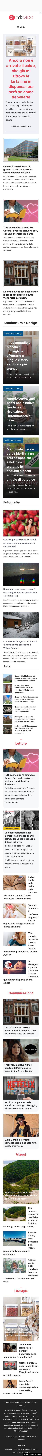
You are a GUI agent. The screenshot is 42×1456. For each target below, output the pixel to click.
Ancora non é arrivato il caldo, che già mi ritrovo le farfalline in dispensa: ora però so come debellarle (19, 1331)
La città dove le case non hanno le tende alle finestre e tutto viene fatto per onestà (20, 294)
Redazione (19, 1403)
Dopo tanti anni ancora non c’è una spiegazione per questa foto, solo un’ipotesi (20, 592)
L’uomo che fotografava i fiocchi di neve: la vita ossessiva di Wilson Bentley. (20, 644)
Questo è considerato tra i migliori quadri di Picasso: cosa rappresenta (25, 709)
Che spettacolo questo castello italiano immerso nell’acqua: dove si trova (25, 719)
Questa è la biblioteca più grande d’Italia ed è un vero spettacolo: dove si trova (18, 169)
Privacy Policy (30, 1403)
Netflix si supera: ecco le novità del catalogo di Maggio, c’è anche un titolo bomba (20, 1105)
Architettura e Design (13, 333)
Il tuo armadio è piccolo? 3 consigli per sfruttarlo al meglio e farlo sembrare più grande (18, 355)
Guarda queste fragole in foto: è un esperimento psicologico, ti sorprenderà (19, 543)
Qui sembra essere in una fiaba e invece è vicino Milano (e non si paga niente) (21, 1195)
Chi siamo (9, 1403)
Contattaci (21, 1439)
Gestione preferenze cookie (32, 1454)
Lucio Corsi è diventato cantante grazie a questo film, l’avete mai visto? (20, 1142)
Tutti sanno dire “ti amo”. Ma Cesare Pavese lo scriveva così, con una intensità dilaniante (20, 230)
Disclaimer (21, 1406)
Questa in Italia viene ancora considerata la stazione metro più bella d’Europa (26, 699)
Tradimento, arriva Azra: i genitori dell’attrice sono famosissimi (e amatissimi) (18, 1068)
